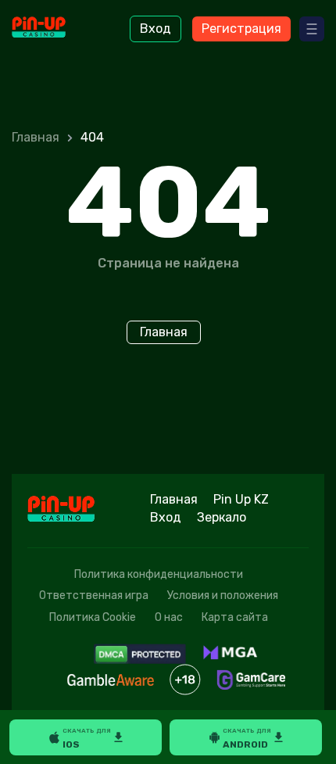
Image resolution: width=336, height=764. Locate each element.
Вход (155, 28)
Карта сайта (235, 617)
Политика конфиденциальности (158, 574)
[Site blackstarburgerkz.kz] (55, 29)
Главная (35, 137)
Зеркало (221, 517)
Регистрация (241, 28)
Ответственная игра (93, 595)
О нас (169, 617)
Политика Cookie (92, 617)
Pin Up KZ (241, 499)
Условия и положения (222, 595)
